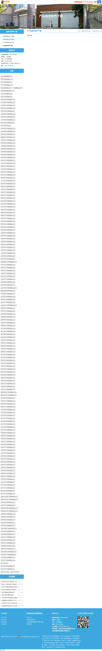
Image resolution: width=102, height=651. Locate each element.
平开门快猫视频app (7, 85)
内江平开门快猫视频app (8, 424)
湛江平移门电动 (6, 125)
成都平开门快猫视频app (8, 377)
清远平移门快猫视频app (8, 151)
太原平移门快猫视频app (8, 534)
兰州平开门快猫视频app (8, 482)
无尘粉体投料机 (70, 643)
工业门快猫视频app (6, 93)
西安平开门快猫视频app (8, 464)
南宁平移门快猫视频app (8, 224)
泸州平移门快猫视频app (8, 398)
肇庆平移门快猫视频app (8, 122)
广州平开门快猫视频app (8, 169)
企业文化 (4, 620)
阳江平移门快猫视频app (8, 143)
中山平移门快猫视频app (8, 102)
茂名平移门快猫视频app (8, 128)
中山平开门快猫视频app (8, 163)
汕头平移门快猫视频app (8, 131)
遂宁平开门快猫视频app (8, 418)
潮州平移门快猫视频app (8, 134)
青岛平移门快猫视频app (8, 525)
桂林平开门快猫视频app (8, 270)
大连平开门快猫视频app (8, 560)
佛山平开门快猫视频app (8, 160)
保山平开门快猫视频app (8, 354)
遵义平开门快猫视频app (8, 302)
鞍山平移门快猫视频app (8, 566)
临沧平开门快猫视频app (8, 363)
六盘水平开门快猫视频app (8, 305)
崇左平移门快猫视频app (8, 244)
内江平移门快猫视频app (8, 421)
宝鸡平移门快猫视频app (8, 470)
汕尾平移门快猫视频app (8, 140)
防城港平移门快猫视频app (8, 262)
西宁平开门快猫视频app (8, 488)
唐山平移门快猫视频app (8, 531)
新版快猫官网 (30, 620)
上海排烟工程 (49, 647)
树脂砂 (69, 640)
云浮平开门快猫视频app (8, 189)
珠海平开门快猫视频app (8, 166)
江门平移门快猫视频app (8, 120)
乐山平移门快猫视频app (8, 427)
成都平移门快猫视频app (8, 375)
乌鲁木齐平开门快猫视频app (9, 499)
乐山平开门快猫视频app (8, 430)
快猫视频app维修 (60, 647)
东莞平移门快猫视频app (8, 111)
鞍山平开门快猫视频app (8, 569)
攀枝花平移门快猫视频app (8, 392)
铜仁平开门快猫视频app (8, 314)
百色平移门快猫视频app (8, 253)
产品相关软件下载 (97, 31)
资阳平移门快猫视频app (8, 433)
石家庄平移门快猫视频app (8, 528)
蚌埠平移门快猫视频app (8, 519)
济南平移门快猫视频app (8, 522)
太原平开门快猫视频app (8, 537)
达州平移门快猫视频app (8, 450)
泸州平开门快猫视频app (8, 401)
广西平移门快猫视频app (8, 221)
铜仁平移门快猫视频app (8, 296)
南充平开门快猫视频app (8, 447)
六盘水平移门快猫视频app (8, 288)
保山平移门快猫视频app (8, 328)
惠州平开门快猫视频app (8, 177)
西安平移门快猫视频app (8, 462)
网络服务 (29, 624)
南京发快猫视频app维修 (51, 643)
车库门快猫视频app (6, 76)
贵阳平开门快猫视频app (8, 299)
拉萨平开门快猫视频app (8, 505)
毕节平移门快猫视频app (8, 293)
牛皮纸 (61, 643)
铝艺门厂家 (49, 638)
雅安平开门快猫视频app (8, 459)
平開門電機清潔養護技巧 (8, 592)
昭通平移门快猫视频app (8, 325)
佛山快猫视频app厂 (6, 88)
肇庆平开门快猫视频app (8, 186)
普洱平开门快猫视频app (8, 360)
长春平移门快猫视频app (8, 546)
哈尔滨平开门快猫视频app (8, 554)
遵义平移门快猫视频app (8, 285)
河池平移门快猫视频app (8, 256)
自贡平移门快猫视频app (8, 386)
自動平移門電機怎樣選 (7, 595)
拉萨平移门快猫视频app (8, 502)
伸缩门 (64, 640)
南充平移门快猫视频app (8, 444)
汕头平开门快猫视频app (8, 206)
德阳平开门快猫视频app (8, 406)
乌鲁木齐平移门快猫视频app (9, 496)
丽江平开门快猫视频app (8, 357)
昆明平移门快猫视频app (8, 317)
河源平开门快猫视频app (8, 204)
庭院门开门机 (15, 572)
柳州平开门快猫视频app (8, 267)
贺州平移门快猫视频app (8, 250)
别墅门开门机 (5, 572)
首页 (79, 31)
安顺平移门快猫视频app (8, 291)
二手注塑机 (51, 645)
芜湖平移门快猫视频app (8, 517)
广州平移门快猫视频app (8, 105)
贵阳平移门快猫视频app (8, 282)
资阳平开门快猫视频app (8, 435)
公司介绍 (4, 617)
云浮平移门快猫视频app (8, 146)
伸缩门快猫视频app (6, 96)
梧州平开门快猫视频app (8, 276)
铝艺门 (44, 638)
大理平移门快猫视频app (8, 340)
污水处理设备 (70, 645)
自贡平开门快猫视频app (8, 389)
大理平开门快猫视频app (8, 366)
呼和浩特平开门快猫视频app (9, 511)
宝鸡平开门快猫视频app (8, 467)
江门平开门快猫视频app (8, 180)
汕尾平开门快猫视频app (8, 209)
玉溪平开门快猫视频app (8, 348)
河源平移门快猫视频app (8, 157)
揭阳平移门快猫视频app (8, 137)
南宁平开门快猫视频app (8, 264)
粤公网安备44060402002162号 (30, 636)
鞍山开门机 (4, 563)
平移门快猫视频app (7, 79)
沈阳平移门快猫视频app (8, 540)
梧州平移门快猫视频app (8, 235)
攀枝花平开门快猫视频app (8, 395)
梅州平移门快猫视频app (8, 154)
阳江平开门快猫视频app (8, 183)
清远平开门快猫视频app (8, 192)
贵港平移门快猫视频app (8, 238)
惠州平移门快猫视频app (8, 117)
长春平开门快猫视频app (8, 548)
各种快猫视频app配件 (7, 91)
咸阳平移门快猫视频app (8, 473)
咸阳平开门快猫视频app (8, 476)
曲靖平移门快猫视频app (8, 320)
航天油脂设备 (60, 645)
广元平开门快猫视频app (8, 412)
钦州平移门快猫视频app (8, 259)
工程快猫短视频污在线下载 (34, 622)
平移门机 (46, 640)
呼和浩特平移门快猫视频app (9, 508)
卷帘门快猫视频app (6, 82)
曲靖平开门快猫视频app (8, 346)
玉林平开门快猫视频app (8, 279)
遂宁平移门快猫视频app (8, 415)
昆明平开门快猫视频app (8, 343)
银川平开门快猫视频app (8, 493)
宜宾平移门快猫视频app (8, 438)
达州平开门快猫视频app (8, 453)
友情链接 (44, 636)
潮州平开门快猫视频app (8, 218)
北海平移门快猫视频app (8, 241)
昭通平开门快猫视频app (8, 351)
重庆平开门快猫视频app (8, 372)
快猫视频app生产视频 (8, 36)
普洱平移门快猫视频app (8, 334)
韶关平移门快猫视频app (8, 149)
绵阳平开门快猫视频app (8, 383)
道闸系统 (56, 638)
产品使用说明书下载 (8, 42)
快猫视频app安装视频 (8, 39)
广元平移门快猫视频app (8, 409)
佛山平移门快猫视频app (8, 99)
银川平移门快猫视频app (8, 490)
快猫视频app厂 (18, 88)
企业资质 (4, 624)
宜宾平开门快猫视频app (8, 441)
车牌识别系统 (75, 636)
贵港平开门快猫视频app (8, 273)
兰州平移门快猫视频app (8, 479)
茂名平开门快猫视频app (8, 198)
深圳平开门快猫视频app (8, 175)
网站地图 (2, 650)
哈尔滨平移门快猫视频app (8, 551)
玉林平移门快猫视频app (8, 233)
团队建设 (4, 622)
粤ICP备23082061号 (12, 636)
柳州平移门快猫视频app (8, 227)
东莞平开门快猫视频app (8, 172)
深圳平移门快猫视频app (8, 114)
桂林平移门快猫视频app (8, 230)
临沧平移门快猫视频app (8, 337)
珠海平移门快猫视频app (8, 108)
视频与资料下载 (86, 31)
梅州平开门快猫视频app (8, 212)
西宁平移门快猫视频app (8, 485)
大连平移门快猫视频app (8, 557)
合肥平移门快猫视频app (8, 514)
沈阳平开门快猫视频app (8, 543)
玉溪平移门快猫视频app (8, 322)
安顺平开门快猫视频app (8, 308)
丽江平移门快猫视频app (8, 331)
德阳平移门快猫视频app (8, 404)
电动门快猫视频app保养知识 (8, 589)
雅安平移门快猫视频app (8, 456)
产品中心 (29, 617)
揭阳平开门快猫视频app (8, 215)
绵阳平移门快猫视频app (8, 380)
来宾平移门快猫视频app (8, 247)
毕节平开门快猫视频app (8, 311)
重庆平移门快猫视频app (8, 369)
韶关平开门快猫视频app (8, 195)
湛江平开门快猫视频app (8, 201)
